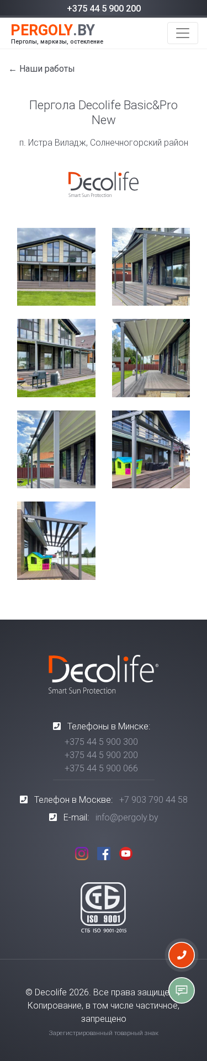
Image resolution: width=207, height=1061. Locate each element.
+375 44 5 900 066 (101, 768)
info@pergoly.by (126, 817)
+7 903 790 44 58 (153, 800)
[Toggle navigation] (182, 33)
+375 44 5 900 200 (104, 8)
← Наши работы (41, 68)
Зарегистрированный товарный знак (103, 1033)
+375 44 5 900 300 (101, 742)
